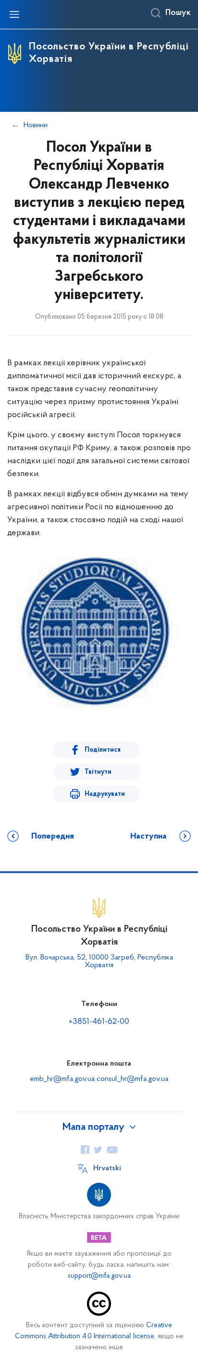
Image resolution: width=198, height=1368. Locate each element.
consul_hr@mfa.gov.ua (132, 1079)
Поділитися (103, 750)
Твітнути (98, 772)
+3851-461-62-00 (99, 1022)
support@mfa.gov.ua (99, 1276)
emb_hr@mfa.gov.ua (62, 1079)
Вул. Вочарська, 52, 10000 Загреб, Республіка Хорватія (99, 961)
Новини (36, 125)
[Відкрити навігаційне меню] (14, 14)
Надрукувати (105, 794)
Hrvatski (107, 1168)
